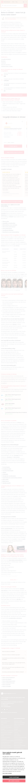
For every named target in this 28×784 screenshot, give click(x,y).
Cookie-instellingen (14, 777)
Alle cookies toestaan (14, 781)
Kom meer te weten (7, 773)
